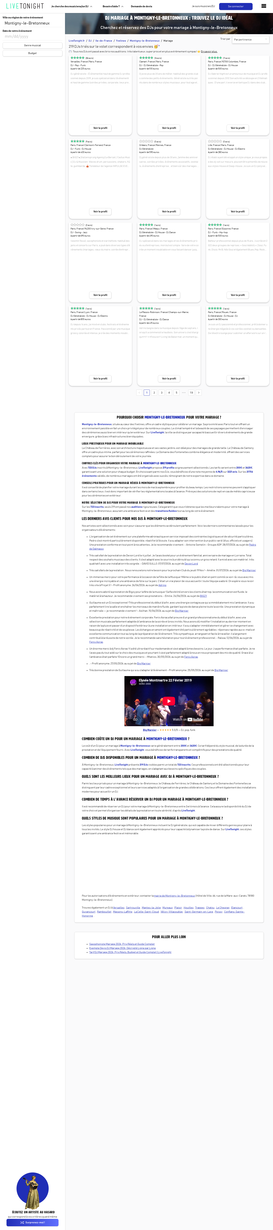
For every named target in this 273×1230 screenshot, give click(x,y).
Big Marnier (249, 570)
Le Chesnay (223, 907)
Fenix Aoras (96, 642)
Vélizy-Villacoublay (172, 912)
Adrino (162, 585)
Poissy (218, 912)
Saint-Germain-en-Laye (199, 912)
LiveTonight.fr (77, 41)
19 (191, 392)
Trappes (199, 907)
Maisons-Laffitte (122, 912)
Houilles (189, 907)
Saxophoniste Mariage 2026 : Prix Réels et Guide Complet (122, 944)
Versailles (118, 907)
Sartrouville (133, 907)
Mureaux (167, 907)
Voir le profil (100, 128)
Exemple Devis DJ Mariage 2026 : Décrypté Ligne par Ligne (122, 948)
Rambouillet (104, 912)
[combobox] (32, 23)
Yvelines (121, 41)
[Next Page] (199, 393)
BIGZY (203, 596)
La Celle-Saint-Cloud (146, 912)
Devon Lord (191, 563)
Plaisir (178, 907)
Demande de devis (141, 6)
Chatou (210, 907)
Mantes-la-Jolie (151, 907)
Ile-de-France (103, 41)
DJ (90, 41)
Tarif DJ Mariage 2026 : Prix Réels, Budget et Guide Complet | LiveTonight (130, 952)
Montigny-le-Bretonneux (145, 41)
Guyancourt (88, 912)
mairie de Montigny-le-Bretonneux (174, 896)
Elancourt (237, 907)
